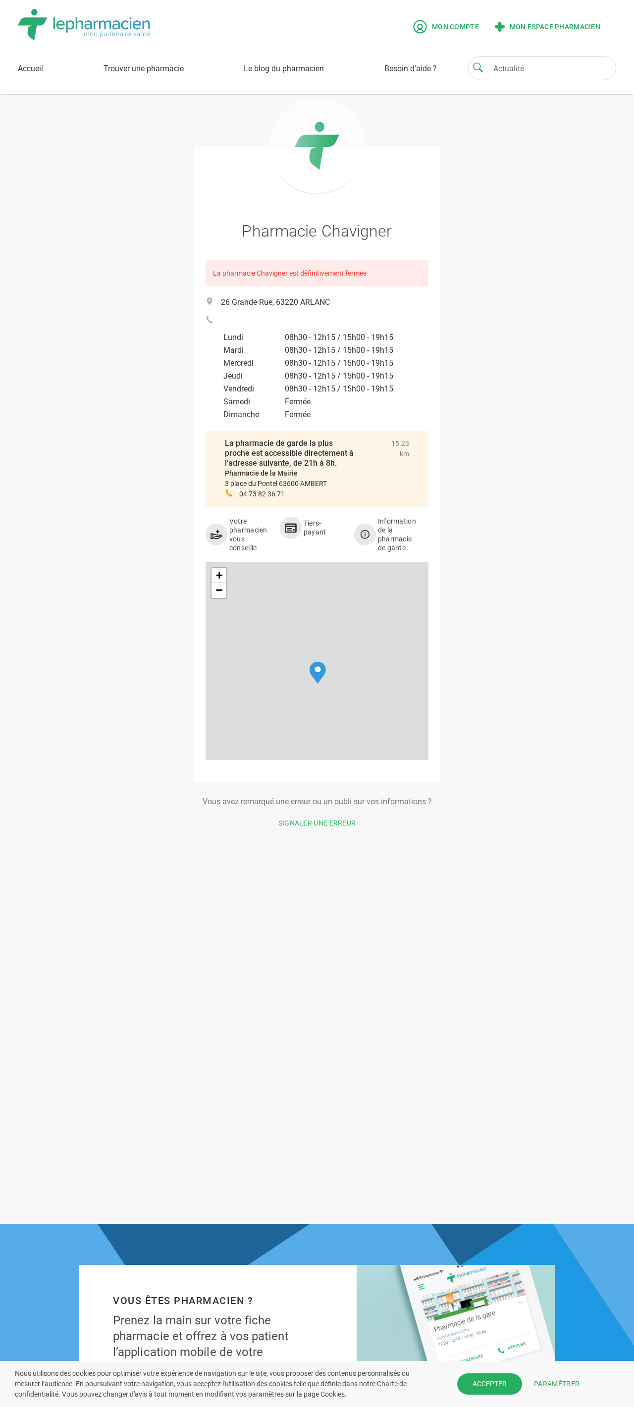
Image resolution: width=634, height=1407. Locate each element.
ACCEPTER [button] (490, 1384)
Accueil (30, 68)
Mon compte (455, 27)
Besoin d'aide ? (410, 68)
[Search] (478, 67)
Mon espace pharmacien (555, 27)
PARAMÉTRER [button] (557, 1384)
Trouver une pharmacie (144, 68)
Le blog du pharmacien (284, 68)
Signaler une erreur (317, 823)
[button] (318, 672)
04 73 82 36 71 (262, 494)
